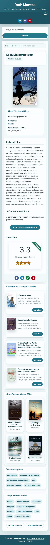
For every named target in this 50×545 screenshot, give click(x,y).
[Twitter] (20, 21)
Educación (36, 501)
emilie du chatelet (14, 485)
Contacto (21, 541)
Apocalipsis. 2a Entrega (27, 320)
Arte (37, 511)
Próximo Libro (34, 525)
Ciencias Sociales (22, 516)
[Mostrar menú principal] (45, 15)
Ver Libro (37, 310)
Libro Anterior (16, 525)
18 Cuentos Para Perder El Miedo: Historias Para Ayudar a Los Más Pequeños (29, 345)
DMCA (29, 541)
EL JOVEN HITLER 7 (32, 485)
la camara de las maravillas (17, 480)
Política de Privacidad (35, 538)
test (33, 480)
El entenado (12, 475)
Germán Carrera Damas (29, 475)
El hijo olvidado (15, 458)
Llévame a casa (24, 295)
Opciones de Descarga (25, 227)
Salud (9, 516)
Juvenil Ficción (23, 501)
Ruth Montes (25, 5)
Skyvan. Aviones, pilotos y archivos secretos (15, 424)
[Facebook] (25, 21)
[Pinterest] (30, 21)
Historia (10, 511)
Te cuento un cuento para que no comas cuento (28, 370)
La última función (35, 458)
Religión (10, 506)
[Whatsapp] (28, 278)
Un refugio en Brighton (35, 424)
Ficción (15, 46)
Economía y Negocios (26, 506)
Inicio (7, 46)
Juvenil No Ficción (24, 511)
